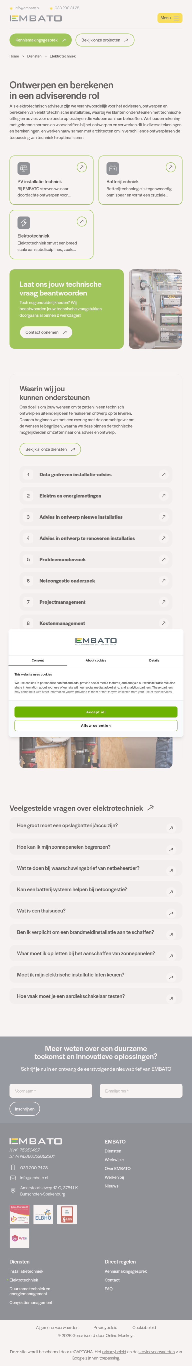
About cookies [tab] (96, 660)
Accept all (96, 712)
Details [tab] (154, 660)
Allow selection (96, 726)
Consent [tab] (38, 660)
